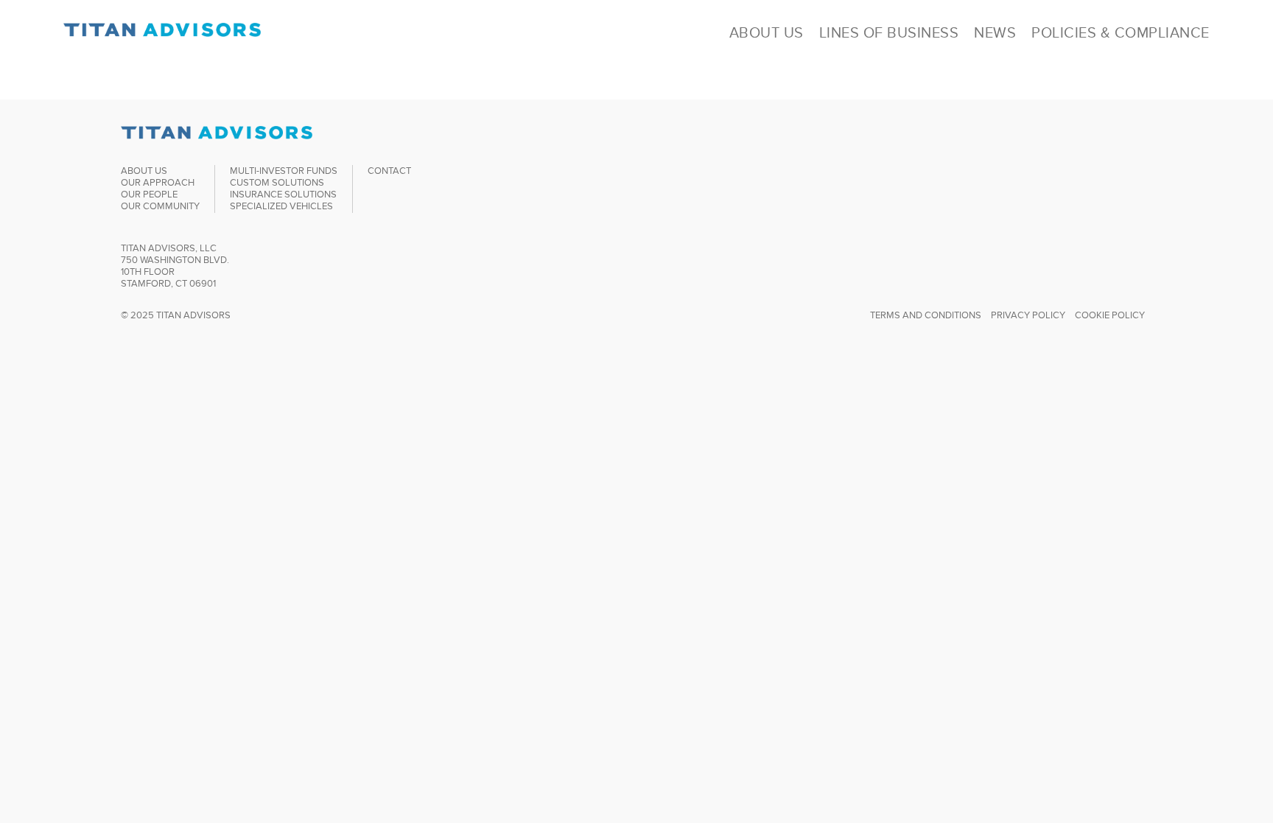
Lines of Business (889, 32)
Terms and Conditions (925, 315)
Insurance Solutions (283, 194)
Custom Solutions (277, 182)
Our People (149, 194)
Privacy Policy (1028, 315)
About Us (766, 32)
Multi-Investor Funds (283, 170)
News (995, 32)
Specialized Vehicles (281, 205)
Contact (389, 170)
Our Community (160, 205)
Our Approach (157, 182)
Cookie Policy (1110, 315)
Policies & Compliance (1120, 32)
